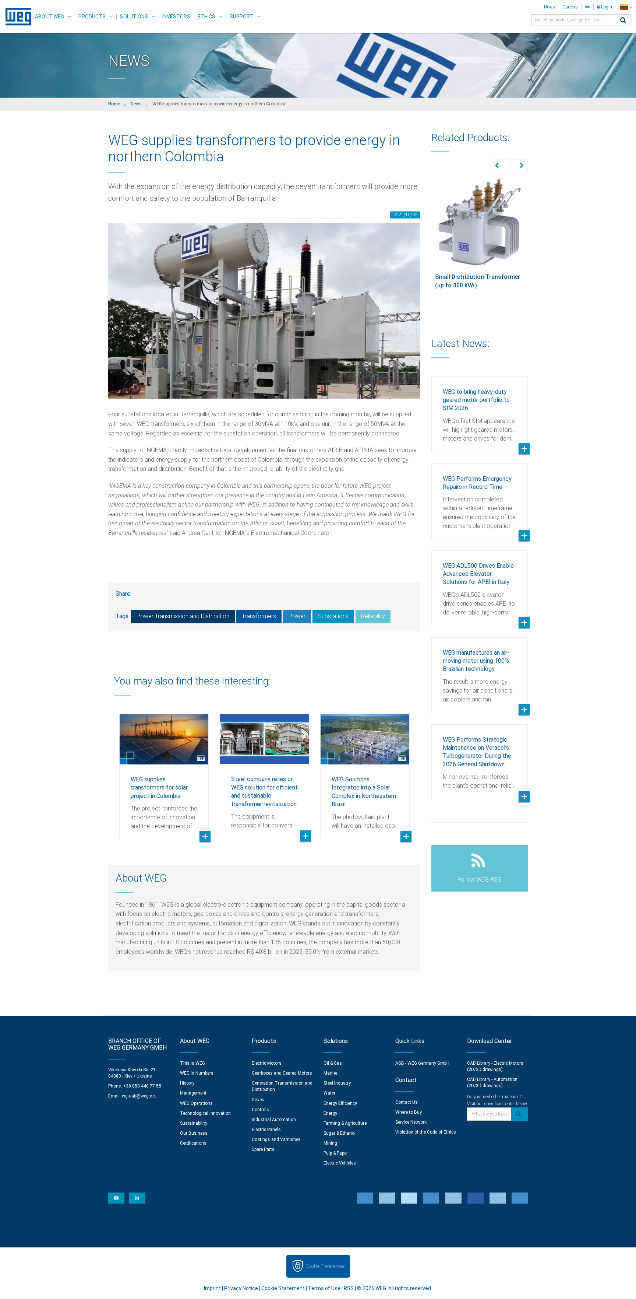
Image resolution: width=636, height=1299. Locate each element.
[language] (626, 7)
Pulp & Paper (336, 1153)
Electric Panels (266, 1129)
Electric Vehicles (340, 1163)
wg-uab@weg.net (139, 1096)
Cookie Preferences (324, 1266)
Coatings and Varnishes (276, 1139)
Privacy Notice (241, 1288)
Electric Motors (267, 1063)
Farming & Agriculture (345, 1123)
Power (297, 616)
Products (92, 17)
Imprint (212, 1288)
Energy (330, 1113)
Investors (176, 17)
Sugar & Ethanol (340, 1133)
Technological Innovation (205, 1113)
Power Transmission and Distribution (183, 616)
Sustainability (193, 1123)
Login (606, 7)
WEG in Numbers (196, 1073)
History (187, 1083)
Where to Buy (408, 1112)
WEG (15, 16)
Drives (258, 1099)
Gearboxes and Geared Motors (282, 1073)
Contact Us (406, 1102)
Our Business (194, 1133)
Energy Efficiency (340, 1103)
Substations (333, 616)
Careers (570, 7)
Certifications (193, 1143)
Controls (260, 1109)
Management (193, 1093)
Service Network (411, 1122)
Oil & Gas (333, 1063)
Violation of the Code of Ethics (425, 1132)
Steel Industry (337, 1083)
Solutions (134, 17)
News (549, 7)
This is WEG (192, 1063)
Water (329, 1093)
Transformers (259, 616)
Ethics (206, 17)
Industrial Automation (274, 1119)
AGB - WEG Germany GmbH (422, 1063)
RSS (349, 1288)
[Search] (623, 20)
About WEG (49, 17)
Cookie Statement (283, 1288)
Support (241, 17)
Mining (330, 1143)
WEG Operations (196, 1103)
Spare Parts (263, 1149)
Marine (330, 1073)
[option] (164, 771)
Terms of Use (324, 1288)
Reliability (373, 616)
